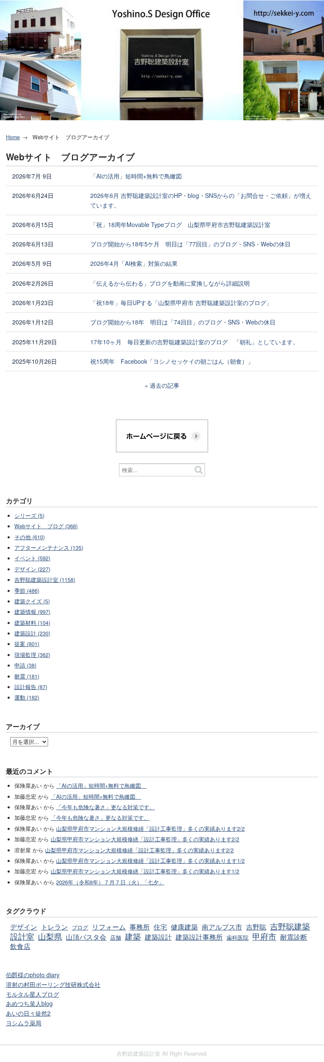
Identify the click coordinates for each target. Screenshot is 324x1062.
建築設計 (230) (32, 633)
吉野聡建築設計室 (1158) (44, 580)
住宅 (160, 926)
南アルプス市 (222, 926)
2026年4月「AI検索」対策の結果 (134, 263)
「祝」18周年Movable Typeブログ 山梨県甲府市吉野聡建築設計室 (180, 224)
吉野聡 (256, 926)
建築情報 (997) (32, 612)
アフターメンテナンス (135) (48, 547)
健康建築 (184, 926)
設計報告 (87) (30, 687)
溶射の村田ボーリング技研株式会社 (53, 984)
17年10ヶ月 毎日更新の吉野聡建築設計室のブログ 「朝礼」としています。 (194, 342)
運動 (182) (26, 697)
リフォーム (109, 926)
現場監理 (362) (32, 655)
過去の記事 (164, 385)
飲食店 (20, 946)
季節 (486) (26, 591)
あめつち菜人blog (29, 1003)
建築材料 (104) (32, 623)
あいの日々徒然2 (28, 1013)
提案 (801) (26, 644)
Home (13, 137)
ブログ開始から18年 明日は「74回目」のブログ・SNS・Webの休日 (182, 322)
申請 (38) (25, 665)
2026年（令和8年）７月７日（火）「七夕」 (110, 882)
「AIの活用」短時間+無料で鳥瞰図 (139, 176)
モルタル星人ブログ (32, 994)
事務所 (140, 926)
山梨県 (50, 936)
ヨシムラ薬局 (23, 1023)
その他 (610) (29, 537)
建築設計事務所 (199, 937)
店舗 (115, 937)
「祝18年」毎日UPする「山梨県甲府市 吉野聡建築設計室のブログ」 (181, 302)
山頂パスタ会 (86, 937)
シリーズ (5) (29, 515)
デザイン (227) (32, 569)
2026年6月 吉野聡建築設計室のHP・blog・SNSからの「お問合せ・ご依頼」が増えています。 (200, 200)
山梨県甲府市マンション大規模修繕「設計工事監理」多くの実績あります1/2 (150, 861)
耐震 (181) (26, 676)
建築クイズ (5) (32, 601)
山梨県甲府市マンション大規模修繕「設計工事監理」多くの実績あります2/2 (150, 828)
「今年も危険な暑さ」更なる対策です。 (105, 807)
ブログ (80, 927)
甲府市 (264, 936)
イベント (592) (32, 558)
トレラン (54, 926)
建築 (133, 936)
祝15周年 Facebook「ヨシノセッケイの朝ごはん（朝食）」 (172, 361)
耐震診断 (293, 937)
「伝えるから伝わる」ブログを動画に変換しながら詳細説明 (170, 283)
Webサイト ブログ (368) (46, 526)
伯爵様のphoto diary (32, 974)
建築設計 (158, 937)
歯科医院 (237, 937)
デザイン (23, 926)
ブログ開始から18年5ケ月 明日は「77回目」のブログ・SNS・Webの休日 (190, 244)
